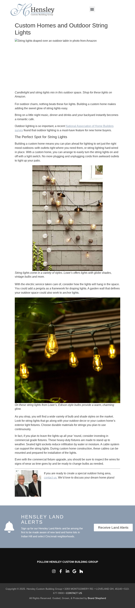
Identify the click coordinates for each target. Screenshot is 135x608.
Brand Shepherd (97, 598)
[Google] (74, 571)
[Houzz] (81, 571)
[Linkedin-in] (67, 571)
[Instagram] (54, 571)
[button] (92, 9)
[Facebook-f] (60, 571)
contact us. (50, 477)
